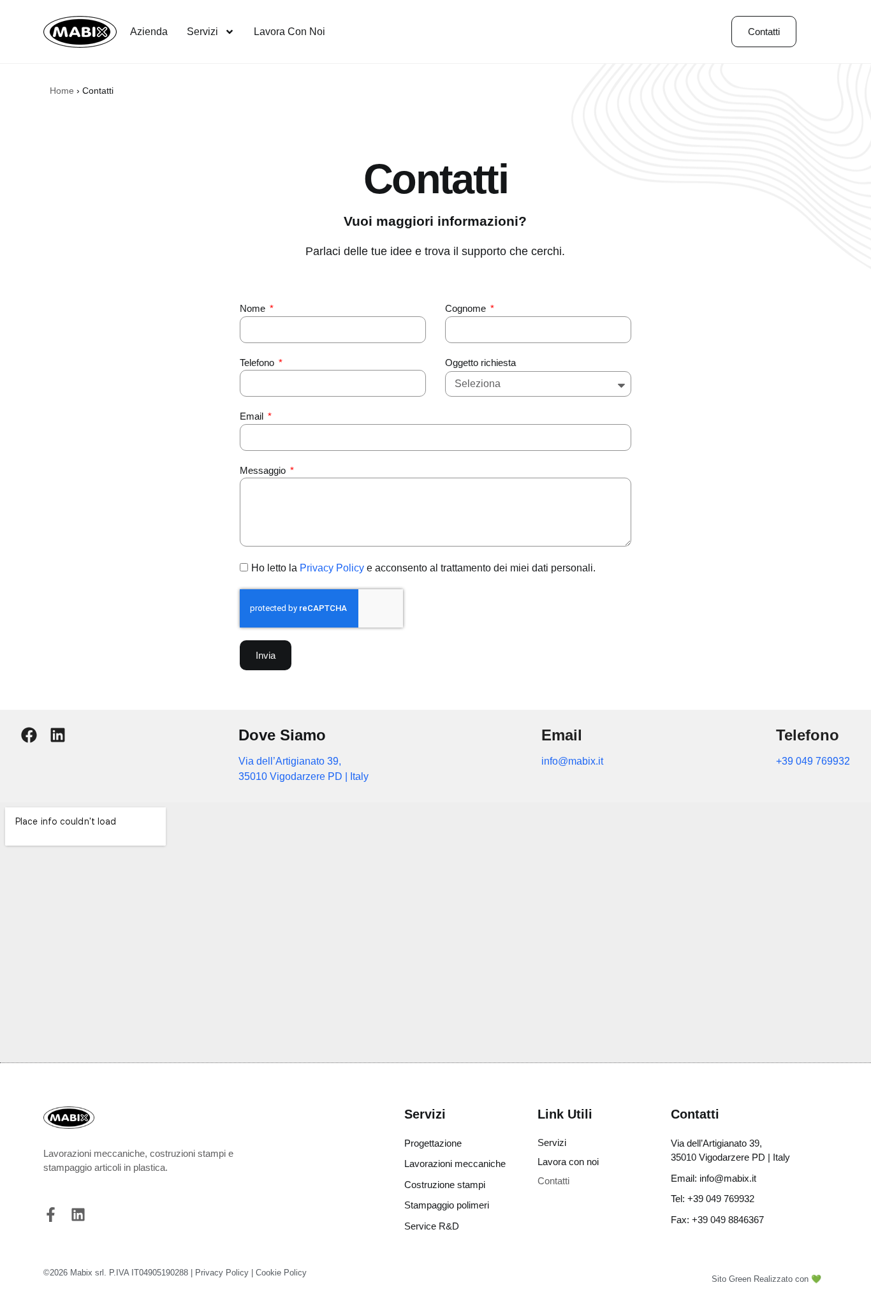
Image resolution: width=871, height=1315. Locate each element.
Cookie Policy (281, 1272)
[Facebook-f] (50, 1214)
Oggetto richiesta (480, 362)
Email (253, 416)
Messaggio (264, 470)
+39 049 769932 (813, 761)
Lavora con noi (289, 31)
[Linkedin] (58, 735)
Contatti (553, 1180)
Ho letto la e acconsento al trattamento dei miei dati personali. (423, 567)
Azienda (149, 31)
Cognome (466, 308)
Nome (254, 308)
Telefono (258, 362)
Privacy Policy (332, 567)
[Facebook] (29, 735)
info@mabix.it (572, 761)
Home (62, 90)
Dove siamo (282, 735)
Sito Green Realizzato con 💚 (766, 1279)
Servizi (202, 31)
